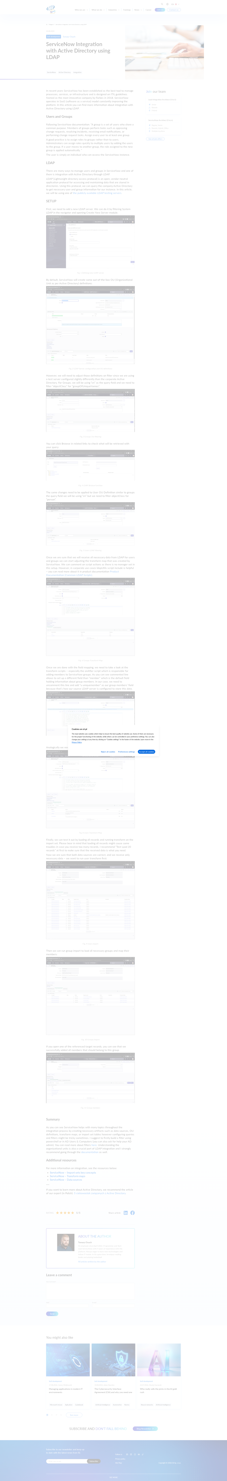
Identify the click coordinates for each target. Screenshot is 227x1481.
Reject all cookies (108, 752)
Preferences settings (126, 752)
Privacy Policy (77, 742)
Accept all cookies (146, 752)
